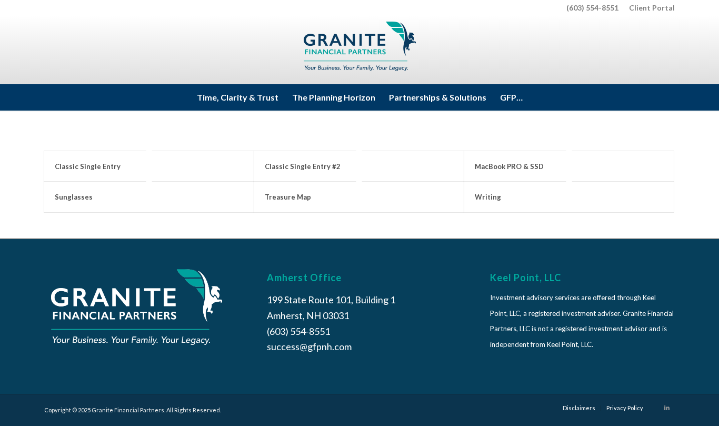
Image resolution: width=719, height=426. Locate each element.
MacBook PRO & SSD (509, 166)
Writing (488, 197)
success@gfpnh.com (309, 346)
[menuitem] (649, 8)
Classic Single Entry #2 (303, 166)
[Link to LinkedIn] (667, 407)
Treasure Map (288, 197)
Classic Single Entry (88, 166)
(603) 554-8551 (592, 7)
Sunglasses (74, 197)
